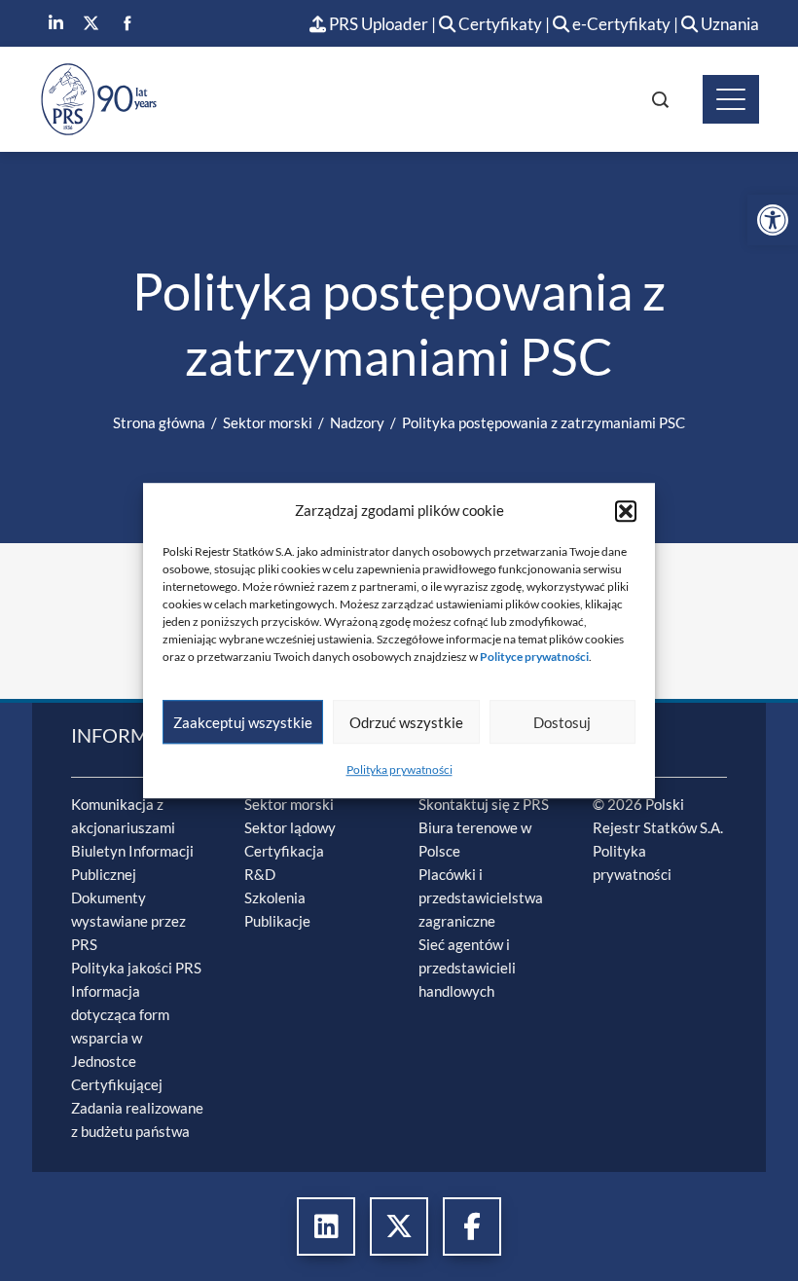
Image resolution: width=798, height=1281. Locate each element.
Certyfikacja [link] (284, 851)
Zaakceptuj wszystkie (242, 722)
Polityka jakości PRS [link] (136, 967)
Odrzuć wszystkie (406, 722)
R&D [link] (259, 874)
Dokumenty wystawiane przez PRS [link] (128, 921)
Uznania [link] (728, 24)
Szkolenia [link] (275, 897)
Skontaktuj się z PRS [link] (483, 804)
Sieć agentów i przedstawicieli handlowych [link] (467, 967)
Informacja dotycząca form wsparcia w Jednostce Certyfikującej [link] (120, 1037)
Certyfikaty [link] (500, 24)
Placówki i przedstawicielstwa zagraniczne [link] (480, 897)
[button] (625, 511)
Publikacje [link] (277, 921)
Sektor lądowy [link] (290, 827)
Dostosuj (562, 722)
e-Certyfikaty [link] (620, 24)
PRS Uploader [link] (377, 24)
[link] (772, 220)
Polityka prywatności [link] (399, 769)
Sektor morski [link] (289, 804)
